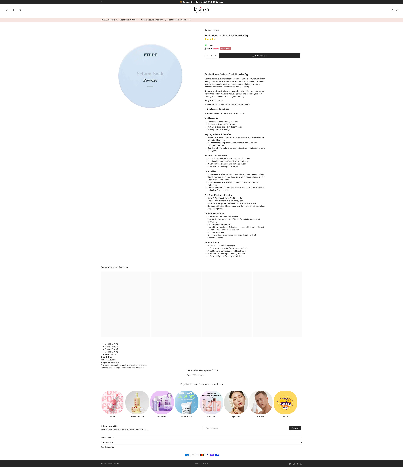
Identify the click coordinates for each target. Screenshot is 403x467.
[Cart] (397, 10)
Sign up (295, 428)
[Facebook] (290, 463)
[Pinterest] (301, 463)
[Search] (13, 10)
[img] (106, 357)
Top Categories (107, 447)
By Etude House (212, 30)
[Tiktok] (297, 463)
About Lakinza (107, 437)
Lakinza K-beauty (113, 464)
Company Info (107, 442)
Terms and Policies (201, 464)
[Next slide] (300, 404)
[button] (210, 39)
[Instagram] (293, 463)
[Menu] (6, 10)
